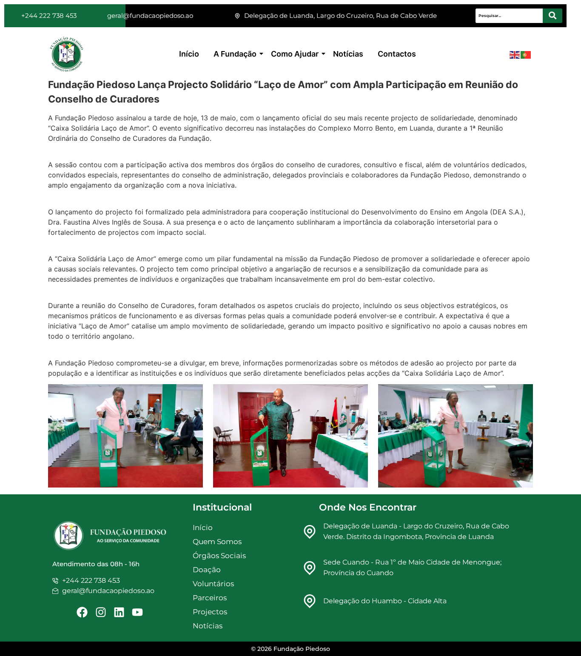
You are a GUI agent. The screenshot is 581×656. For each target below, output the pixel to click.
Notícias (348, 53)
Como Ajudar (295, 53)
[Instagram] (100, 612)
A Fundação (235, 53)
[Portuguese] (526, 54)
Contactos (397, 53)
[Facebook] (82, 612)
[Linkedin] (119, 612)
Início (189, 53)
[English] (515, 54)
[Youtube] (137, 612)
